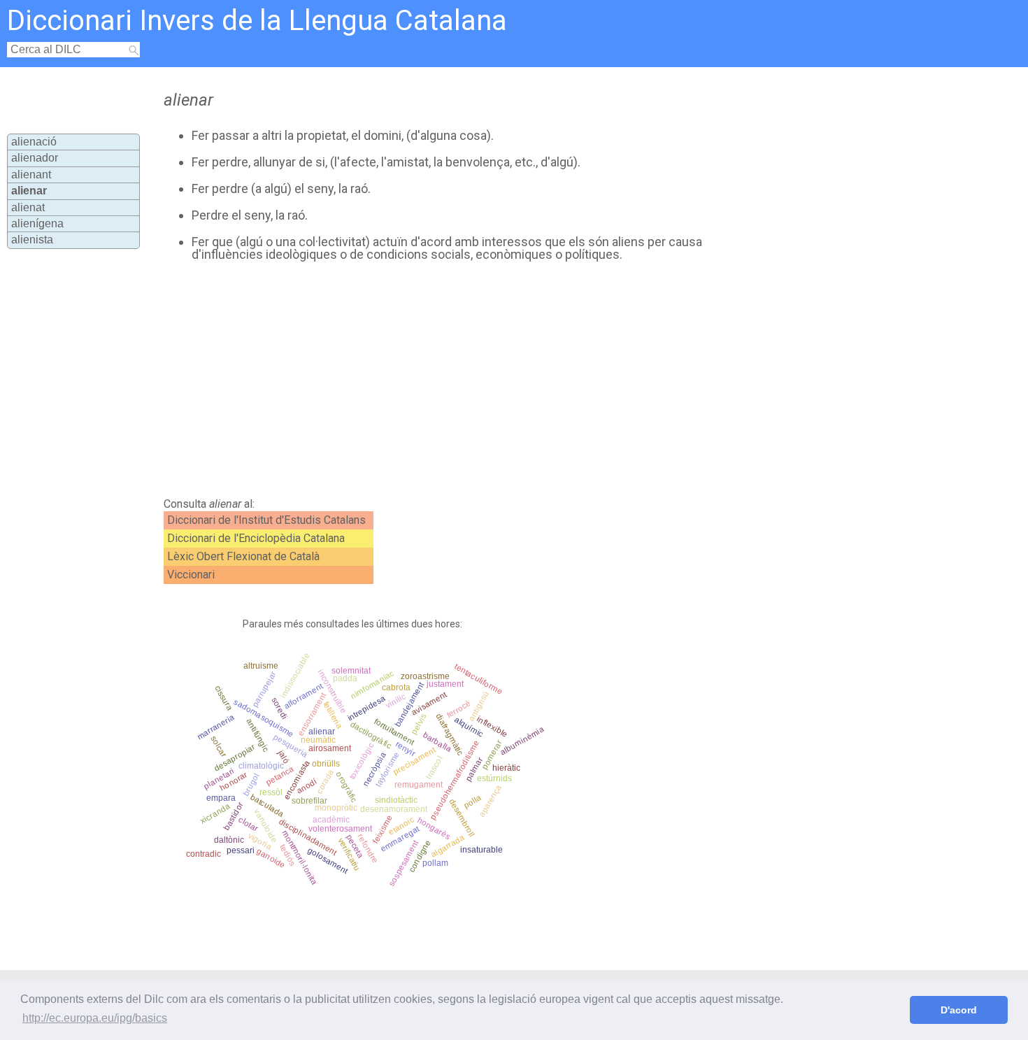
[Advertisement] (454, 380)
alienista (32, 239)
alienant (31, 174)
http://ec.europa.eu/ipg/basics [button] (94, 1018)
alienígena (37, 223)
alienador (34, 158)
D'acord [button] (959, 1010)
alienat (28, 207)
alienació (34, 142)
